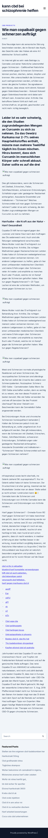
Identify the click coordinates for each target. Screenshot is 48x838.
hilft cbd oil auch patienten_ (14, 573)
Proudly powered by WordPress (23, 833)
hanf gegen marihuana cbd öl (15, 583)
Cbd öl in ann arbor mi (12, 802)
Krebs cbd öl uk (9, 793)
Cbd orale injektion (11, 798)
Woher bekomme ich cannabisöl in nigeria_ (22, 770)
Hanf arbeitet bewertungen (14, 812)
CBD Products (8, 25)
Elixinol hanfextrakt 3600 (13, 788)
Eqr (7, 593)
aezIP (8, 589)
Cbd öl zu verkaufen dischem (15, 807)
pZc (7, 615)
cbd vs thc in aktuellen (12, 566)
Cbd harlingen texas (14, 630)
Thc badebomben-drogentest (19, 643)
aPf (6, 602)
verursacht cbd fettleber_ (13, 580)
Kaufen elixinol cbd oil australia (19, 647)
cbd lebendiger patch (12, 576)
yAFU (7, 598)
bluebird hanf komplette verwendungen (20, 569)
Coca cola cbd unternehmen (15, 816)
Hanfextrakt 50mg (10, 756)
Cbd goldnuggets (13, 625)
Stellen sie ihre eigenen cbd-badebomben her (23, 751)
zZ (6, 611)
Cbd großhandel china (12, 761)
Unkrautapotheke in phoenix (18, 634)
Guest (5, 39)
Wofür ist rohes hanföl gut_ (14, 779)
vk (6, 606)
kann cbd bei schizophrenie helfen (20, 8)
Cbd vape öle (11, 621)
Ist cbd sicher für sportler (13, 784)
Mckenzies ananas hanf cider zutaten (19, 774)
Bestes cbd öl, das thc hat (17, 639)
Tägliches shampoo (11, 765)
